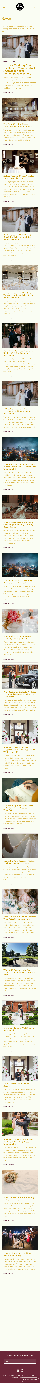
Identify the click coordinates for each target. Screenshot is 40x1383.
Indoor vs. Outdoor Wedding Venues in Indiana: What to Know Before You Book (19, 295)
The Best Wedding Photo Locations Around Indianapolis (18, 125)
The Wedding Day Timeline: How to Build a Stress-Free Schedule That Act (19, 807)
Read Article (8, 92)
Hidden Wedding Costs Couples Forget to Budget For (18, 176)
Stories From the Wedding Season (16, 1084)
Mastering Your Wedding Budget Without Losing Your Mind (19, 862)
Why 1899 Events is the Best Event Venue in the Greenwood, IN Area (19, 972)
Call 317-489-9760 (30, 1380)
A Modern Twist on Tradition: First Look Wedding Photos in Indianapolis (18, 1141)
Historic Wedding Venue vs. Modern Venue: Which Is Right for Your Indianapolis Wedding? (19, 69)
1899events (11, 1375)
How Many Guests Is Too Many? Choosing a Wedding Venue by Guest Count (18, 524)
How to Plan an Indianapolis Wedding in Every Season (17, 637)
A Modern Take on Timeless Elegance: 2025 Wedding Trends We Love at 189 (19, 749)
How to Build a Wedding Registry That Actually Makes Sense (19, 917)
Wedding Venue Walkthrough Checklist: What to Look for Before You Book (17, 237)
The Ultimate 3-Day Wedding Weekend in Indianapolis (17, 581)
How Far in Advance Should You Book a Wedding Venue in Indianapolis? (18, 353)
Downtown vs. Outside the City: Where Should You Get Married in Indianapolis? (19, 466)
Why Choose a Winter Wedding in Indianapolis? (18, 1198)
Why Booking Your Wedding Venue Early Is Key (17, 1254)
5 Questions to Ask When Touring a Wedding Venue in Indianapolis (17, 411)
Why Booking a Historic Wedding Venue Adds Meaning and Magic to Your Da (19, 694)
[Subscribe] (33, 1361)
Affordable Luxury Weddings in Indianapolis (18, 1029)
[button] (4, 6)
